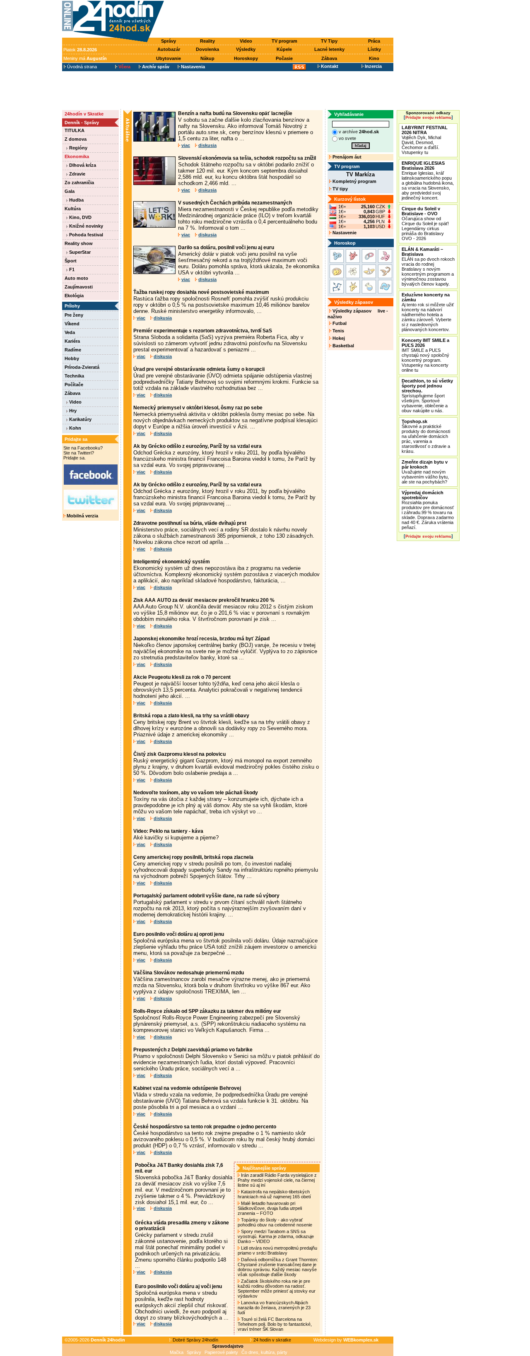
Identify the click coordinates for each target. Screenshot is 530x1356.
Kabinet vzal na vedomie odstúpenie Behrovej (187, 1088)
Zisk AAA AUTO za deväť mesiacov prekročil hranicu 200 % (204, 600)
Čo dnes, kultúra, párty (264, 1352)
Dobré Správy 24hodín (194, 1339)
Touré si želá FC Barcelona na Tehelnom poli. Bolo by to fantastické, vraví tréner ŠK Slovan (275, 1324)
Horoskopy (246, 58)
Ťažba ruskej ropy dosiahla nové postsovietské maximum (201, 292)
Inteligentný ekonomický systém (171, 562)
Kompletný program (353, 181)
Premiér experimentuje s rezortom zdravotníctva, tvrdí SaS (202, 331)
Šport (71, 260)
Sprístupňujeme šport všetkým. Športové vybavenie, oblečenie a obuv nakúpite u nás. (427, 395)
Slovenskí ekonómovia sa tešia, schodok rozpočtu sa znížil (247, 158)
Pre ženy (74, 315)
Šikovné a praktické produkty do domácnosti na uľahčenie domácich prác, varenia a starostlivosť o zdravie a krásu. (426, 436)
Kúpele (284, 49)
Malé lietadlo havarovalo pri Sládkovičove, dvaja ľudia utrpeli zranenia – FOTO (270, 1208)
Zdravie (76, 173)
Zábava (329, 58)
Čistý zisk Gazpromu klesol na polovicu (179, 754)
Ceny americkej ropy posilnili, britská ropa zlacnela (193, 857)
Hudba (76, 199)
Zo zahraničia (79, 182)
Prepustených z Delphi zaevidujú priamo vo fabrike (193, 1050)
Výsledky (245, 49)
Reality (207, 40)
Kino (374, 58)
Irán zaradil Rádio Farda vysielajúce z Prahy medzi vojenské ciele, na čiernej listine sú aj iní (277, 1180)
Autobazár (168, 49)
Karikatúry (80, 419)
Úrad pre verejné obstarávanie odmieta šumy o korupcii (199, 369)
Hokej (338, 338)
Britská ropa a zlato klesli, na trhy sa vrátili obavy (191, 716)
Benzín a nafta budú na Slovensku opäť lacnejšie (235, 113)
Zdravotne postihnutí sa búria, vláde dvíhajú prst (189, 523)
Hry (72, 410)
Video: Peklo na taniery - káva (168, 831)
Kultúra (73, 208)
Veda (70, 332)
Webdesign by (345, 1339)
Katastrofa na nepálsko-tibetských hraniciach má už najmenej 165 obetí (275, 1194)
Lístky (374, 49)
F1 (71, 269)
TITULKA (74, 130)
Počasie (284, 58)
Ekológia (74, 295)
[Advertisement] (281, 19)
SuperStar (79, 252)
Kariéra (72, 341)
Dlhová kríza (82, 165)
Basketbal (342, 345)
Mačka (176, 1352)
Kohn (74, 428)
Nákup (207, 58)
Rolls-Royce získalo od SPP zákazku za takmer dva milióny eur (207, 1011)
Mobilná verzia (81, 515)
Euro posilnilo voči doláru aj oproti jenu (178, 934)
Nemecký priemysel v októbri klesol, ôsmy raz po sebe (198, 408)
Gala (70, 191)
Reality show (79, 243)
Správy (168, 40)
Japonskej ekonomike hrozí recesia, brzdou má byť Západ (201, 639)
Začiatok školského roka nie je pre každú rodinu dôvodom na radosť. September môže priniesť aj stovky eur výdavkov (277, 1288)
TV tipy (339, 188)
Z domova (76, 139)
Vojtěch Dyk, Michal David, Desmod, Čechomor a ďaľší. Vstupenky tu (425, 140)
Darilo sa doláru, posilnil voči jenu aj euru (226, 247)
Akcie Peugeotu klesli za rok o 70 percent (182, 677)
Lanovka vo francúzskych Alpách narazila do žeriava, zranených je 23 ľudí (274, 1307)
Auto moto (76, 278)
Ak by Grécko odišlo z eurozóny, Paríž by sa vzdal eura (197, 446)
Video (246, 40)
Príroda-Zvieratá (82, 367)
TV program (284, 40)
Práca (374, 40)
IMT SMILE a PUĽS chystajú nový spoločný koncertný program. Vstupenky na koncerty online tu (425, 355)
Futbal (339, 323)
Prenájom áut (346, 156)
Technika (74, 375)
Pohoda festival (85, 234)
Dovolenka (207, 49)
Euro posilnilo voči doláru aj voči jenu (178, 1286)
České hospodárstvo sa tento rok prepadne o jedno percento (204, 1127)
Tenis (337, 330)
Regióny (77, 147)
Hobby (72, 358)
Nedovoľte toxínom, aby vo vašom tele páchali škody (195, 793)
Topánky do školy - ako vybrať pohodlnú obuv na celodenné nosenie (275, 1222)
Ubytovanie (168, 58)
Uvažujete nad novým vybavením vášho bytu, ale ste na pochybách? (425, 471)
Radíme (73, 349)
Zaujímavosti (79, 286)
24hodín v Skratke (84, 113)
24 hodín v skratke (271, 1339)
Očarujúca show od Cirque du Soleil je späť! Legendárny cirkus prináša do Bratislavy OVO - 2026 (425, 223)
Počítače (74, 384)
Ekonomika (77, 156)
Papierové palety (221, 1352)
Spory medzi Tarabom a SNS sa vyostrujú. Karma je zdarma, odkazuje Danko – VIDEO (276, 1236)
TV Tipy (329, 40)
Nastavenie (344, 232)
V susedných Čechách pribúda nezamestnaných (235, 203)
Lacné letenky (329, 49)
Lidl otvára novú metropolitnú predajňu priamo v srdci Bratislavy (277, 1250)
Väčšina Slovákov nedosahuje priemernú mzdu (188, 973)
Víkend (72, 323)
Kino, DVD (80, 217)
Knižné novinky (85, 226)
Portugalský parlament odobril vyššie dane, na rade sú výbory (206, 896)
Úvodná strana (81, 66)
